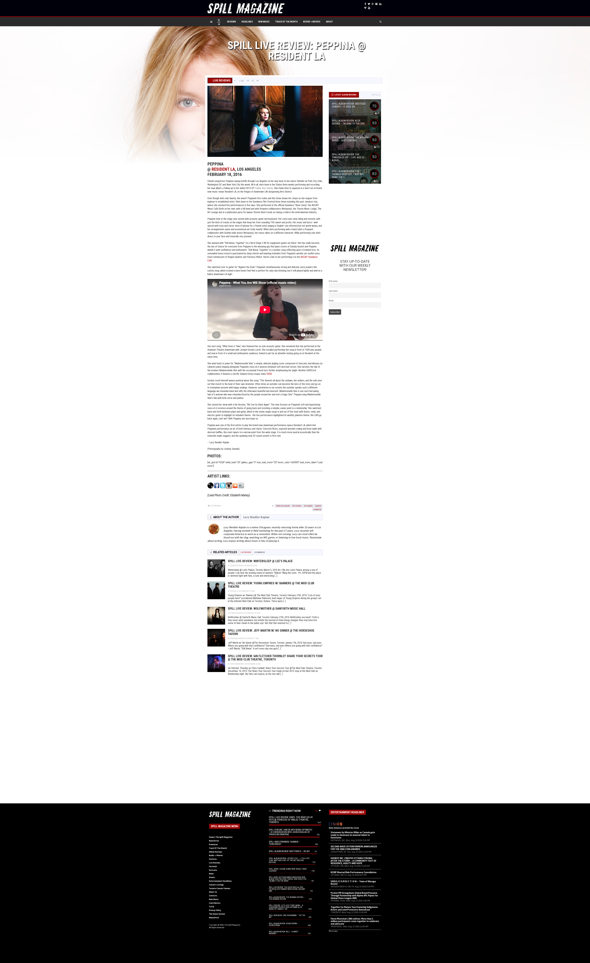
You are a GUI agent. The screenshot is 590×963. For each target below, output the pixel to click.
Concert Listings (216, 885)
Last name (333, 291)
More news (333, 931)
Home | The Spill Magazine (220, 837)
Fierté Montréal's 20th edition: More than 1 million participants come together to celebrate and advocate (355, 921)
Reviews (231, 21)
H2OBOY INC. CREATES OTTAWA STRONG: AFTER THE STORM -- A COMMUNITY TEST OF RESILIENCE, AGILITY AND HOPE (353, 861)
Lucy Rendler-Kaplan (256, 517)
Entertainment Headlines (220, 881)
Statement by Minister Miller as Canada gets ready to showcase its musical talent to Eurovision (353, 835)
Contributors (214, 903)
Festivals (213, 866)
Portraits (213, 870)
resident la (317, 509)
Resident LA (223, 169)
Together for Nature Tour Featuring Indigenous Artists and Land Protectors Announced (354, 908)
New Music (264, 21)
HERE (269, 373)
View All (374, 95)
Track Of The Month (286, 21)
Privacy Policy (215, 910)
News (211, 874)
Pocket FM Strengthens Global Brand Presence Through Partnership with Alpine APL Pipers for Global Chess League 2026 (354, 895)
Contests (213, 896)
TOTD (211, 907)
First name (333, 281)
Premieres (213, 844)
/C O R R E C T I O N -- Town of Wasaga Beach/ (353, 882)
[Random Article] (252, 80)
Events (212, 877)
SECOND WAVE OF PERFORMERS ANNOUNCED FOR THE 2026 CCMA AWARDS (354, 847)
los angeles (308, 505)
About (329, 21)
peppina (318, 505)
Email (331, 300)
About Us (213, 892)
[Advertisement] (355, 214)
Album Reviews (215, 852)
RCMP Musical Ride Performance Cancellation (353, 872)
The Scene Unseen (217, 914)
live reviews (297, 505)
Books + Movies (311, 21)
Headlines (247, 21)
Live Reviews (216, 505)
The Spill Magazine (232, 925)
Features (213, 859)
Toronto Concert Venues (219, 888)
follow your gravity (283, 505)
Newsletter (214, 841)
